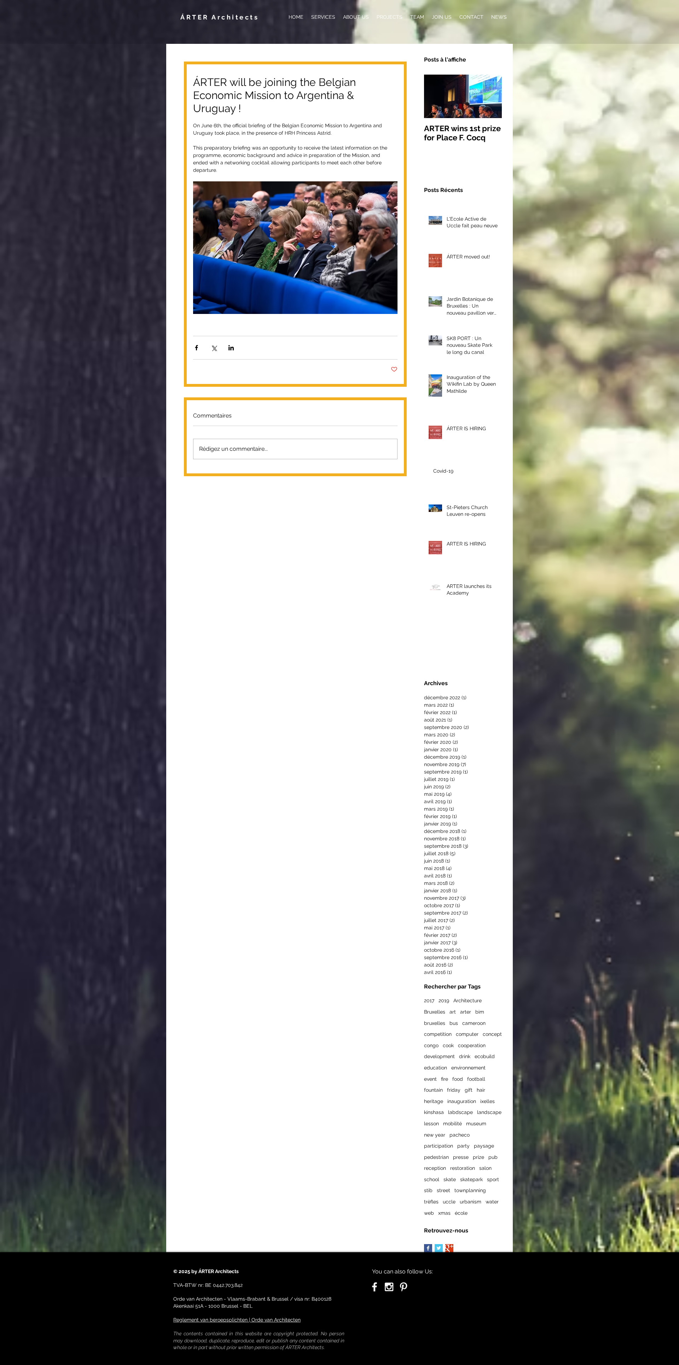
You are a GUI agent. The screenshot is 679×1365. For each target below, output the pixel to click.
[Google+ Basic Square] (449, 1248)
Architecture (467, 1000)
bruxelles (434, 1023)
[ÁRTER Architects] (389, 1287)
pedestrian (436, 1157)
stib (428, 1190)
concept (492, 1034)
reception (435, 1168)
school (431, 1179)
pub (493, 1157)
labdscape (460, 1112)
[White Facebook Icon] (374, 1287)
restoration (462, 1168)
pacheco (459, 1135)
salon (485, 1168)
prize (478, 1157)
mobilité (452, 1123)
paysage (484, 1146)
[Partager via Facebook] (196, 347)
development (439, 1056)
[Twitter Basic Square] (439, 1248)
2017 (429, 1000)
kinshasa (434, 1112)
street (443, 1190)
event (430, 1079)
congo (431, 1045)
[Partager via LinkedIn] (231, 347)
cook (448, 1045)
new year (434, 1135)
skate (449, 1179)
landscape (489, 1112)
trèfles (431, 1201)
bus (453, 1023)
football (476, 1079)
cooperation (472, 1045)
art (452, 1012)
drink (464, 1056)
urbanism (470, 1201)
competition (438, 1034)
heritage (433, 1101)
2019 (444, 1000)
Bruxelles (434, 1012)
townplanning (470, 1190)
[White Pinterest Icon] (403, 1287)
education (435, 1068)
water (492, 1201)
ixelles (487, 1101)
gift (468, 1090)
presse (461, 1157)
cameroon (474, 1023)
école (461, 1213)
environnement (468, 1068)
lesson (431, 1123)
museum (476, 1123)
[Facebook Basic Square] (428, 1248)
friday (453, 1090)
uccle (449, 1201)
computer (467, 1034)
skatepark (471, 1179)
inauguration (461, 1101)
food (457, 1079)
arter (465, 1012)
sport (493, 1179)
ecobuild (485, 1056)
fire (444, 1079)
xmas (444, 1213)
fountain (433, 1090)
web (429, 1213)
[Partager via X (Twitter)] (213, 347)
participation (438, 1146)
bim (479, 1012)
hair (481, 1090)
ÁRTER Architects (219, 17)
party (463, 1146)
